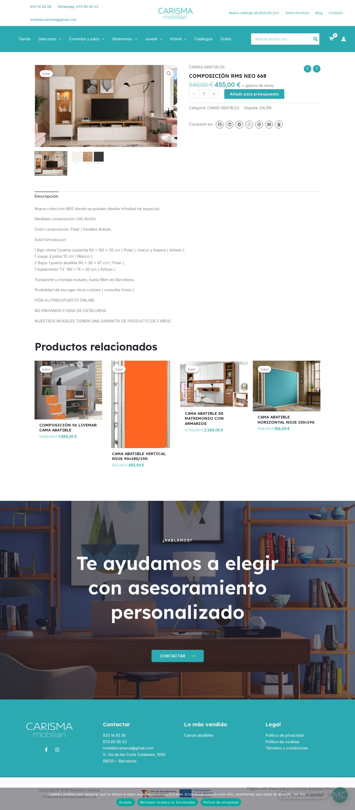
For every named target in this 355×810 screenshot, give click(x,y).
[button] (58, 39)
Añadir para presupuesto (254, 94)
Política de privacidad (284, 735)
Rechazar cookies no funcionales (167, 802)
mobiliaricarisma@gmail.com (53, 19)
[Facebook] (11, 9)
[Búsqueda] (315, 39)
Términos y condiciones (286, 748)
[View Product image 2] (87, 157)
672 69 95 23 (115, 741)
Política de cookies (282, 741)
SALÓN (265, 108)
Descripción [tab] (46, 196)
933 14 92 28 (40, 6)
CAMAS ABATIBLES (207, 66)
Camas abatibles (199, 735)
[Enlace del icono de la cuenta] (343, 39)
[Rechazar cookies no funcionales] (348, 798)
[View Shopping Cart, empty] (331, 39)
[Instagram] (13, 16)
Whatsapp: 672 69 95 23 (78, 6)
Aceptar (125, 802)
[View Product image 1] (51, 163)
